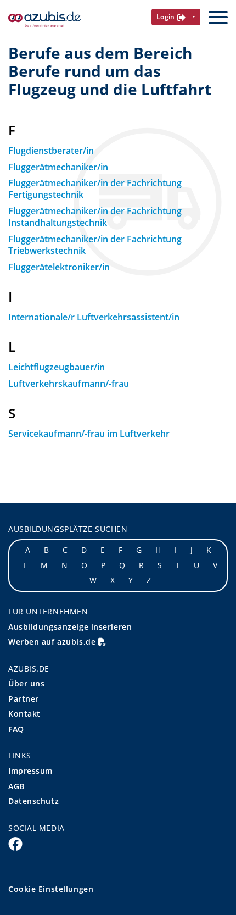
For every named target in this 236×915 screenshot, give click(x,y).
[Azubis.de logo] (44, 19)
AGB (16, 786)
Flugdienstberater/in (51, 151)
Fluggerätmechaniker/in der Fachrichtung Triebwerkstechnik (95, 245)
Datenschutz (33, 801)
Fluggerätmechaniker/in (58, 167)
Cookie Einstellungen (50, 889)
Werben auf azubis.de (53, 641)
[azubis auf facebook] (15, 843)
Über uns (26, 683)
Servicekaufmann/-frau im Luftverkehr (89, 434)
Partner (23, 699)
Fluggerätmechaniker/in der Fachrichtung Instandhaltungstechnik (95, 217)
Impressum (30, 771)
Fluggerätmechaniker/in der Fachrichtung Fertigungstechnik (95, 189)
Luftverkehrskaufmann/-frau (68, 384)
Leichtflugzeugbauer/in (56, 367)
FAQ (16, 729)
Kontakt (24, 713)
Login (166, 16)
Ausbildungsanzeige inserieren (70, 627)
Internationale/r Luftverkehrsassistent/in (93, 317)
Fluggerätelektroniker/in (59, 267)
